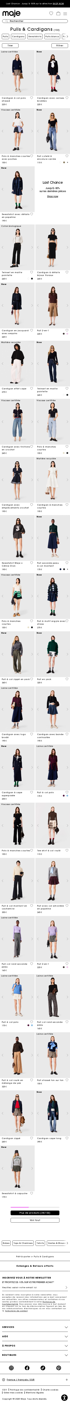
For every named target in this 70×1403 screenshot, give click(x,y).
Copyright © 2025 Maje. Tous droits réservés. (24, 1399)
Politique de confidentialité (24, 1390)
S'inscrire (65, 1287)
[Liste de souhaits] (31, 98)
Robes (6, 1243)
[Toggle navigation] (65, 13)
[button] (51, 13)
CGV (4, 1390)
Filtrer (59, 45)
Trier (10, 45)
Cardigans (18, 36)
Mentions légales (35, 1393)
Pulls (5, 36)
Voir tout (35, 1220)
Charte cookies (50, 1390)
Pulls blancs (52, 36)
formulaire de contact (16, 1311)
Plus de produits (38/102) (35, 1212)
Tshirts (40, 1243)
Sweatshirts (34, 36)
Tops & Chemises (23, 1243)
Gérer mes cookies (13, 1393)
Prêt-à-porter (23, 1256)
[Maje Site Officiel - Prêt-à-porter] (11, 13)
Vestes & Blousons (58, 1243)
